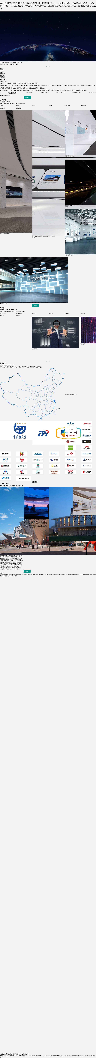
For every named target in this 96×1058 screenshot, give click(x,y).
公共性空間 (2, 77)
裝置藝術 (80, 5)
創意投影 (51, 313)
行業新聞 (23, 574)
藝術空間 (36, 574)
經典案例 (68, 5)
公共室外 (32, 574)
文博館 (1, 68)
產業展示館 (2, 76)
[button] (46, 66)
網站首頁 (56, 5)
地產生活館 (2, 73)
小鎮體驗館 (2, 75)
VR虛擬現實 (19, 313)
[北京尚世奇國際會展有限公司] (8, 5)
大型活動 (28, 574)
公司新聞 (19, 574)
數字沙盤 (2, 315)
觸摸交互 (34, 313)
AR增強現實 (3, 313)
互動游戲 (83, 313)
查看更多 (27, 97)
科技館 (1, 71)
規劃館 (1, 69)
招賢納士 (15, 574)
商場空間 (40, 574)
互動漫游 (67, 313)
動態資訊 (86, 5)
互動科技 (74, 5)
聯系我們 (91, 5)
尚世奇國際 (63, 5)
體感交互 (18, 315)
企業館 (1, 72)
